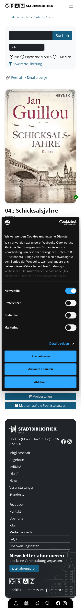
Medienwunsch (20, 532)
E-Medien (64, 57)
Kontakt (15, 511)
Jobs (12, 525)
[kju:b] (13, 473)
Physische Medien (38, 57)
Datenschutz (58, 590)
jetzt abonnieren (24, 568)
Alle (17, 57)
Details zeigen (59, 343)
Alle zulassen (40, 356)
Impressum (35, 590)
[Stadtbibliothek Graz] (29, 6)
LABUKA (15, 467)
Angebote (16, 460)
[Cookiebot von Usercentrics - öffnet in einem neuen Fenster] (59, 222)
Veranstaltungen (21, 487)
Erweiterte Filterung (27, 64)
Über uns (16, 518)
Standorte (16, 494)
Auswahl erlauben (40, 369)
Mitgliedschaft (19, 453)
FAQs (13, 539)
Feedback (16, 504)
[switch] (70, 303)
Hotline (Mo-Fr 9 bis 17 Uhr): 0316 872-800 (34, 441)
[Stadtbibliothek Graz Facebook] (58, 603)
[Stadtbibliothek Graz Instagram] (65, 603)
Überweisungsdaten (24, 546)
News (13, 480)
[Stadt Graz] (40, 581)
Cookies (15, 590)
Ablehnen (40, 382)
